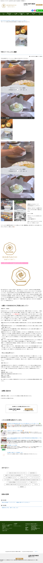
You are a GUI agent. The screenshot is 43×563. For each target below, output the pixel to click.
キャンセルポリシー (6, 529)
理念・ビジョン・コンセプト (9, 14)
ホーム (3, 14)
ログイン (36, 551)
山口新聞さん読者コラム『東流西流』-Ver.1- (15, 452)
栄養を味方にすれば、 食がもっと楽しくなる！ (10, 507)
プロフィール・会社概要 (21, 14)
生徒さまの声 (33, 14)
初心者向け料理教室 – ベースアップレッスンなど (17, 482)
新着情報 (41, 56)
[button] (18, 89)
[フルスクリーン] (33, 117)
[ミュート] (31, 117)
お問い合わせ (40, 4)
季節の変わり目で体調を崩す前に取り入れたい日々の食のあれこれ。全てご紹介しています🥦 (23, 423)
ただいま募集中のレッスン (10, 477)
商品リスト (32, 482)
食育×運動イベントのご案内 (12, 445)
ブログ (39, 14)
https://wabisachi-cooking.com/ (34, 526)
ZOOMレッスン (23, 477)
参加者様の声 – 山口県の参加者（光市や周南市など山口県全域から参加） (27, 479)
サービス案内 (15, 14)
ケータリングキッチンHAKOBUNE (32, 475)
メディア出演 (6, 479)
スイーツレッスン (34, 477)
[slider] (17, 199)
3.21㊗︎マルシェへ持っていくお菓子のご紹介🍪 (15, 430)
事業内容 (4, 527)
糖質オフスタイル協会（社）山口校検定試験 (12, 475)
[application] (17, 89)
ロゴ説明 (27, 14)
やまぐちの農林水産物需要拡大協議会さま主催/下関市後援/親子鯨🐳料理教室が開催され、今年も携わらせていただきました (24, 438)
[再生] (2, 117)
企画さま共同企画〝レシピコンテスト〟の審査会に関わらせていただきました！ (16, 502)
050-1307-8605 (30, 4)
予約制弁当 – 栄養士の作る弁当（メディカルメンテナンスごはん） (17, 484)
